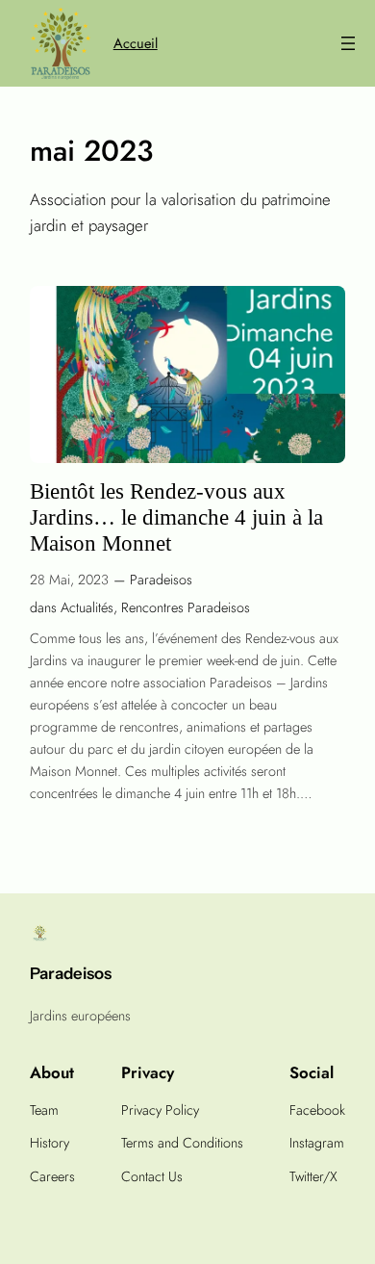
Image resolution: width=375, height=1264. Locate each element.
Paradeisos (161, 579)
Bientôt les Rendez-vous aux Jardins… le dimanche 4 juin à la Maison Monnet (176, 517)
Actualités (87, 607)
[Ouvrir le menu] (348, 43)
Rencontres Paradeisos (185, 607)
